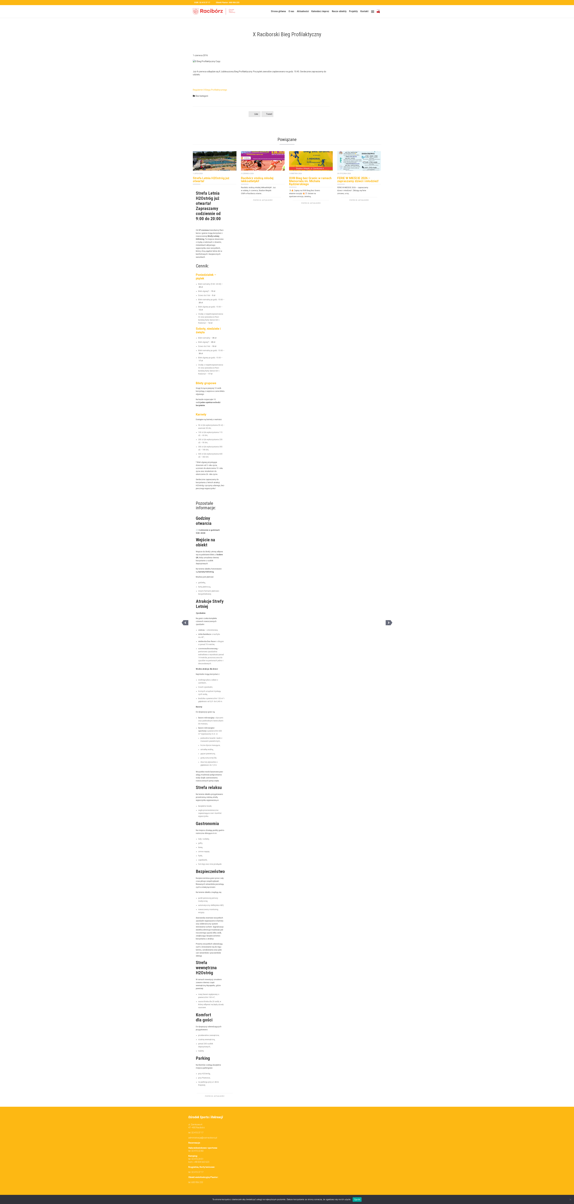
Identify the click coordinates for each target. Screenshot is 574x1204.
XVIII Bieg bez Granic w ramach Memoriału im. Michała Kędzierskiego (310, 181)
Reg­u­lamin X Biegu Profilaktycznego (210, 90)
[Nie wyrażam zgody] (570, 1199)
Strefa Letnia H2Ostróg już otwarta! (211, 179)
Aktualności (219, 1096)
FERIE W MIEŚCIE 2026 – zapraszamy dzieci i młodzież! (357, 179)
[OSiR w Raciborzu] (215, 11)
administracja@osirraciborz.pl (202, 1138)
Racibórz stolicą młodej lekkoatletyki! (257, 179)
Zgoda (357, 1199)
